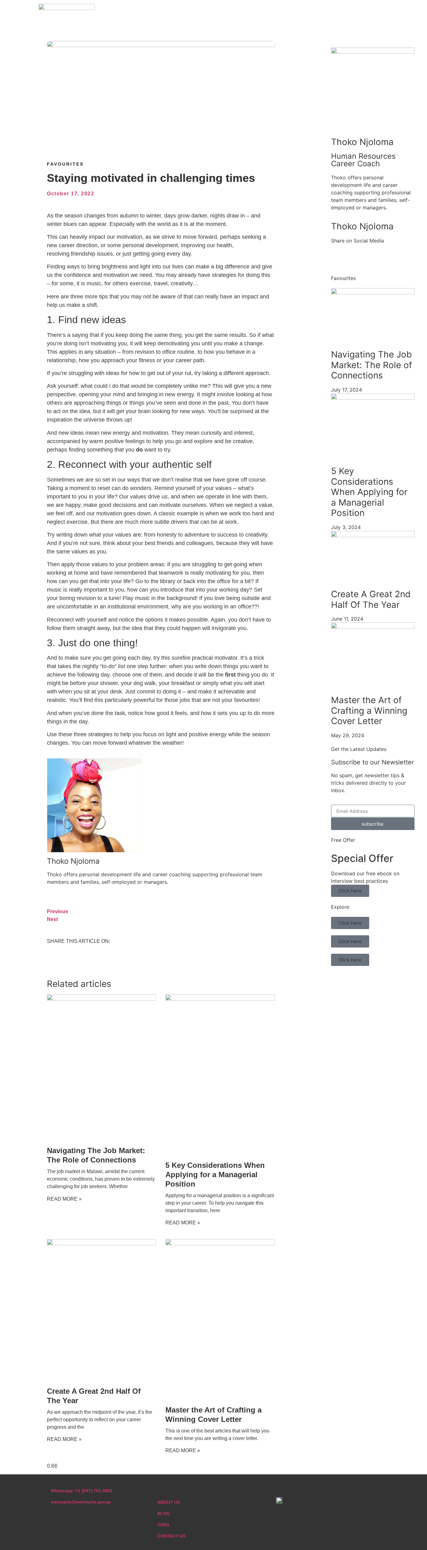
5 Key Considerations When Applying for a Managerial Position (215, 1174)
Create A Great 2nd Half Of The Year (370, 599)
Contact (336, 12)
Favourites (65, 164)
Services (272, 12)
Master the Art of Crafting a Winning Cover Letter (369, 710)
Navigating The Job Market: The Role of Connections (371, 365)
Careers (372, 12)
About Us (233, 12)
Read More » (64, 1199)
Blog (304, 12)
